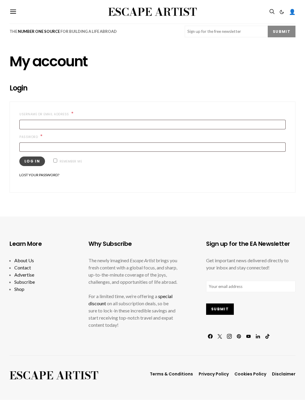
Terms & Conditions (171, 374)
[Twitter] (220, 336)
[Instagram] (229, 336)
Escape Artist (152, 12)
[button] (281, 12)
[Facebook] (210, 336)
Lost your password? (39, 175)
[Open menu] (13, 12)
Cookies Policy (250, 374)
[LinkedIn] (258, 336)
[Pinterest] (239, 336)
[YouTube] (248, 336)
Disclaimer (283, 374)
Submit (281, 31)
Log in (32, 161)
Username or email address (54, 114)
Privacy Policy (214, 374)
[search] (272, 11)
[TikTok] (267, 336)
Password (38, 137)
